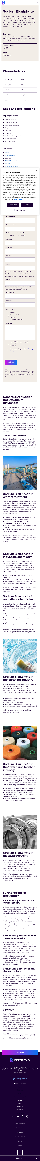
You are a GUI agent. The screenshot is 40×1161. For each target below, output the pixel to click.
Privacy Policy (20, 1127)
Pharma (7, 153)
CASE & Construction (12, 161)
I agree (27, 204)
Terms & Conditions (20, 1136)
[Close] (36, 170)
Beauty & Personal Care (12, 166)
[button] (37, 1158)
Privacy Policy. (18, 199)
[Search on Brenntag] (30, 2)
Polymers (8, 163)
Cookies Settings (20, 210)
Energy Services (10, 155)
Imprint (20, 1141)
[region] (20, 191)
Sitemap (20, 1145)
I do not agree (13, 204)
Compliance (20, 1132)
